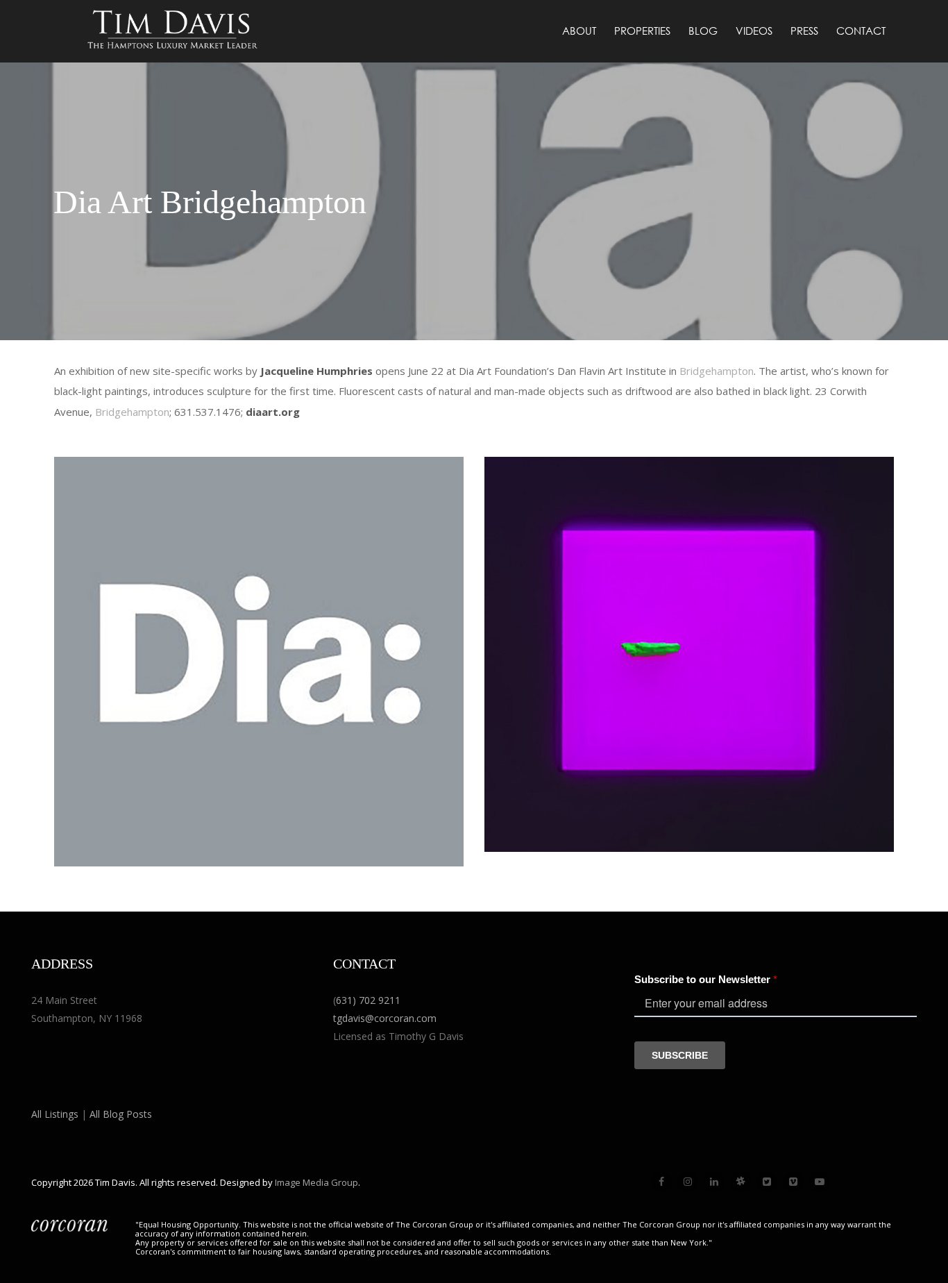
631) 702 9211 (368, 1000)
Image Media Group (316, 1182)
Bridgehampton (716, 371)
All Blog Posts (121, 1114)
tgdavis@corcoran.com (385, 1018)
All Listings (54, 1114)
